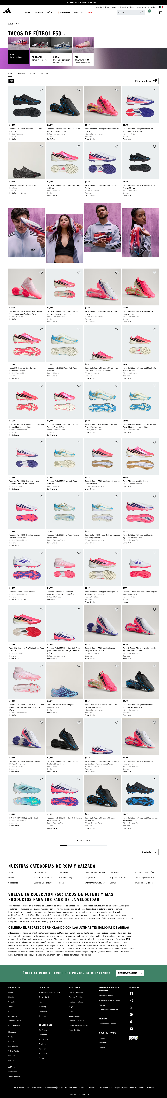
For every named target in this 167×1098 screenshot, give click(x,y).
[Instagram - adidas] (144, 1000)
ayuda (114, 7)
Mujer (28, 12)
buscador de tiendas (103, 7)
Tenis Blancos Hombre (95, 872)
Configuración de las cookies (24, 1088)
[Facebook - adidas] (144, 993)
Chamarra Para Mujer (95, 883)
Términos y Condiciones (46, 1088)
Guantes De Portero (43, 883)
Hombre (39, 12)
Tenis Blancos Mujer (43, 878)
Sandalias (63, 872)
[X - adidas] (144, 1007)
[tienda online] (7, 11)
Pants (61, 883)
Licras (113, 883)
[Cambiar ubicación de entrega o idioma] (161, 7)
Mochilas (12, 878)
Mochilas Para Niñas (144, 872)
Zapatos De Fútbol (118, 878)
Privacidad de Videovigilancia (111, 1088)
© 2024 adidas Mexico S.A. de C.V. (83, 1095)
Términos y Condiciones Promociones (83, 1088)
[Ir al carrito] (161, 12)
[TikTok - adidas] (144, 1021)
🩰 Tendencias (63, 12)
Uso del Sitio (62, 1088)
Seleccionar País (131, 1088)
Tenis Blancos (40, 872)
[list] (83, 74)
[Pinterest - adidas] (144, 1014)
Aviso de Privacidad (146, 1088)
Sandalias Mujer (66, 878)
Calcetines (115, 872)
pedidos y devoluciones (126, 7)
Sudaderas (13, 883)
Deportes (78, 12)
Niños (49, 12)
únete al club (152, 7)
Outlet (90, 12)
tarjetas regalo (141, 7)
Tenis (10, 872)
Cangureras (90, 878)
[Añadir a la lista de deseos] (41, 90)
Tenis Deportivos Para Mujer (145, 878)
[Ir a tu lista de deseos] (154, 12)
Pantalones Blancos (144, 883)
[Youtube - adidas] (144, 1028)
